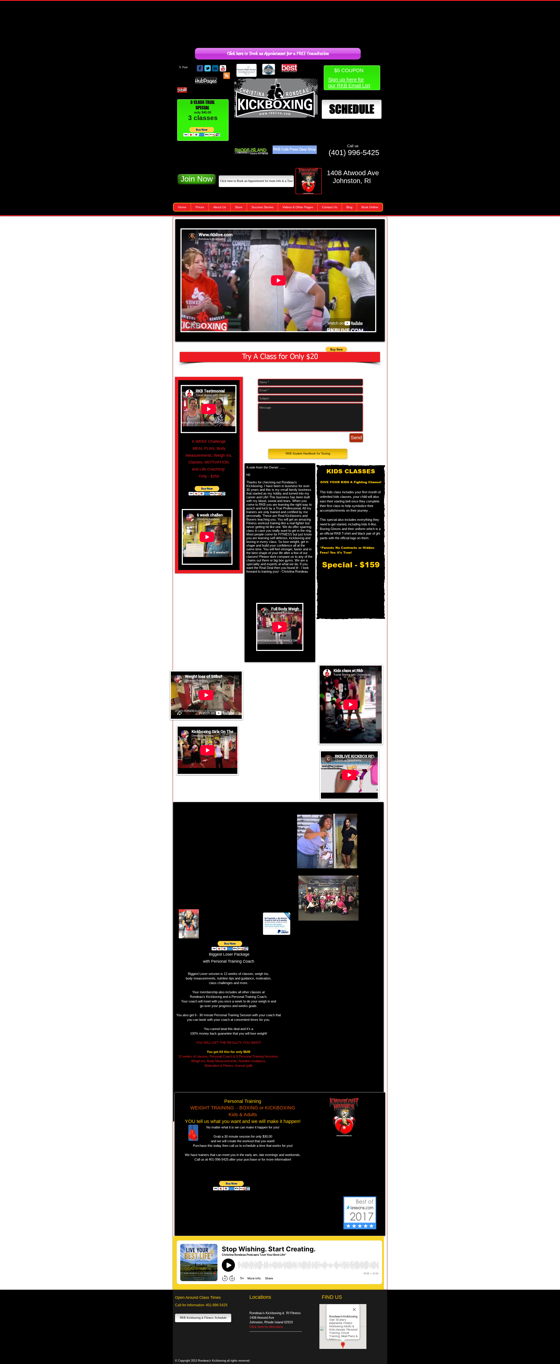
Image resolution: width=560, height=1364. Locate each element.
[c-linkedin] (215, 68)
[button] (201, 132)
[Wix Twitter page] (207, 68)
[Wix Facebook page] (200, 68)
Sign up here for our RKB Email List (349, 82)
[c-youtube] (223, 68)
